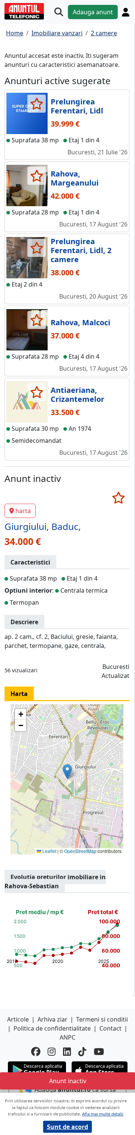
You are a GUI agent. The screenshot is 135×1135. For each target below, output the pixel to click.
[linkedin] (67, 1052)
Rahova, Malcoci (80, 322)
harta (23, 511)
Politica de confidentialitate (52, 1028)
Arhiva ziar (53, 1019)
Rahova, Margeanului (75, 178)
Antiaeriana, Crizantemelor (77, 394)
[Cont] (126, 12)
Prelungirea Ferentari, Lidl (77, 106)
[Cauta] (59, 12)
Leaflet (48, 851)
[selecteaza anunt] (36, 104)
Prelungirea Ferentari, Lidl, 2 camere (81, 250)
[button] (67, 771)
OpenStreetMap (80, 851)
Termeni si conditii (102, 1019)
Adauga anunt (93, 12)
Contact (110, 1028)
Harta (19, 694)
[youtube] (99, 1052)
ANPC (67, 1037)
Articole (18, 1019)
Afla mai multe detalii (102, 1114)
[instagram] (52, 1052)
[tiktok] (82, 1052)
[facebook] (35, 1052)
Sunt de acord (67, 1127)
